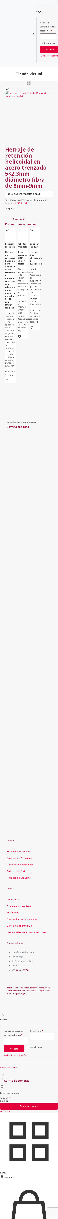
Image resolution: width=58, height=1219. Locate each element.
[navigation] (29, 1092)
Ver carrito (5, 1111)
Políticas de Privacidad (19, 857)
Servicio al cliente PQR (19, 925)
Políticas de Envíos (17, 871)
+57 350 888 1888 (18, 427)
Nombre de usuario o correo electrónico (14, 1032)
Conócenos (13, 899)
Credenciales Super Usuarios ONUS (26, 932)
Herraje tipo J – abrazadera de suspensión (36, 258)
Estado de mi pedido (18, 851)
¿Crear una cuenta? (9, 1067)
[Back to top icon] (51, 1212)
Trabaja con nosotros (19, 906)
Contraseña (36, 1030)
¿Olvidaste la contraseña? (15, 1055)
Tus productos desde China (22, 919)
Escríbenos (13, 912)
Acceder (14, 1048)
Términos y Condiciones (20, 864)
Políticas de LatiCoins (19, 877)
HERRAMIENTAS (22, 203)
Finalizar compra (29, 1106)
